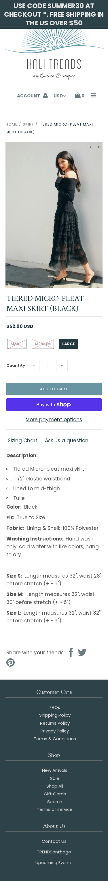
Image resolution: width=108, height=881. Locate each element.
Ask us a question (66, 440)
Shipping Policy (55, 715)
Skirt (28, 124)
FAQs (55, 707)
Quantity (15, 365)
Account (29, 96)
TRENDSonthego (54, 852)
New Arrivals (54, 770)
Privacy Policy (55, 731)
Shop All (54, 786)
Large (68, 344)
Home (11, 124)
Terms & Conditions (55, 739)
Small (16, 344)
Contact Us (54, 841)
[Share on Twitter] (82, 653)
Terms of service (55, 809)
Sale (54, 778)
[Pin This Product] (10, 663)
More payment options (54, 419)
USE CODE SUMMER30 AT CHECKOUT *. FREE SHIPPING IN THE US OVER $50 (54, 14)
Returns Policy (55, 723)
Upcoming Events (54, 862)
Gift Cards (55, 794)
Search (54, 802)
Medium (43, 344)
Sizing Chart (23, 440)
